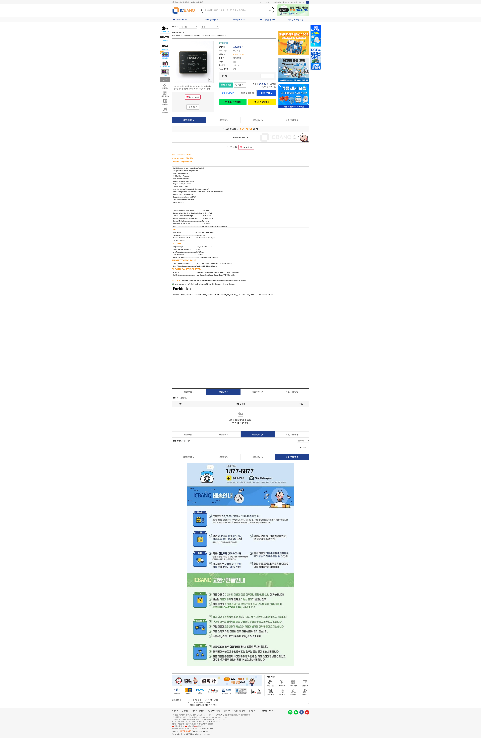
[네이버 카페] (296, 712)
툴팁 (234, 62)
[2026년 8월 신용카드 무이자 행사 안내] (189, 2)
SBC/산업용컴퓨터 (267, 19)
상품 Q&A (257, 120)
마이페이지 (277, 2)
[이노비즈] (212, 691)
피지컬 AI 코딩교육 (295, 19)
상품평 (223, 120)
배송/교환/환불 (292, 120)
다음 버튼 (308, 703)
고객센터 (269, 2)
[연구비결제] (200, 691)
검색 (270, 9)
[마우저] (226, 691)
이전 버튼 (308, 701)
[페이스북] (301, 712)
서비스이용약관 (198, 710)
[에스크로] (240, 691)
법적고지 (227, 710)
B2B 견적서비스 (211, 19)
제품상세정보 (189, 120)
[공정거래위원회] (177, 691)
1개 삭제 (262, 76)
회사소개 (175, 710)
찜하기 (240, 85)
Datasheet (194, 97)
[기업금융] (257, 691)
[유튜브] (307, 712)
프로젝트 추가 (226, 85)
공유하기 (194, 107)
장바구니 (303, 2)
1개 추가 (272, 76)
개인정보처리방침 (213, 710)
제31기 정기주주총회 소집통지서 (200, 702)
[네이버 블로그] (290, 712)
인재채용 (185, 710)
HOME (174, 27)
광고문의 (252, 710)
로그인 (262, 2)
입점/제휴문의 (239, 710)
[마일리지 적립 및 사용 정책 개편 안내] (202, 705)
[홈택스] (188, 691)
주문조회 (294, 2)
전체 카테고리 (182, 19)
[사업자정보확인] (219, 715)
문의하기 (303, 447)
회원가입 (286, 2)
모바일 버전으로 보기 (267, 710)
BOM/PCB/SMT (240, 19)
